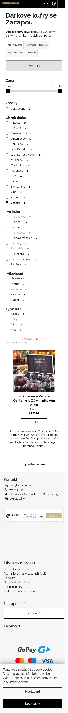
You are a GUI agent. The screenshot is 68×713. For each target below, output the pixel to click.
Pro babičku (21, 216)
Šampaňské (20, 186)
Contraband (20, 108)
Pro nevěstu (21, 232)
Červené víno (21, 133)
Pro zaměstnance (24, 259)
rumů (47, 35)
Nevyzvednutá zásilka (17, 582)
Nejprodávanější (14, 53)
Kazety (17, 313)
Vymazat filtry (32, 338)
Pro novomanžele (24, 237)
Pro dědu (19, 221)
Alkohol (18, 122)
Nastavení (32, 691)
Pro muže (19, 227)
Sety (16, 329)
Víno (16, 191)
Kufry (16, 319)
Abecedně (31, 53)
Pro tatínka (20, 253)
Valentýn (19, 289)
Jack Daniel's (21, 149)
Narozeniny (20, 278)
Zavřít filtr (34, 65)
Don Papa (19, 143)
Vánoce (18, 294)
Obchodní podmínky (16, 569)
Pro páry (18, 243)
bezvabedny (17, 498)
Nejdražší (43, 45)
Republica (19, 170)
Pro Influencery (13, 586)
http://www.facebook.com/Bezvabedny (33, 494)
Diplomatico (21, 138)
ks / (34, 613)
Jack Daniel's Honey (25, 154)
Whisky (18, 197)
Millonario (19, 159)
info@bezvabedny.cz (22, 485)
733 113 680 (16, 489)
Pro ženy (18, 264)
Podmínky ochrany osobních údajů (25, 573)
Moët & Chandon (23, 165)
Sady (16, 324)
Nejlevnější (31, 45)
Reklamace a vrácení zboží (20, 591)
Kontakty (9, 577)
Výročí (17, 299)
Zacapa (18, 202)
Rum (16, 175)
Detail (34, 422)
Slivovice (18, 181)
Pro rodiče (20, 248)
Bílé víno (18, 127)
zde (26, 682)
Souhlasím (32, 703)
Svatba (17, 283)
